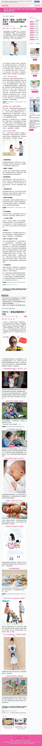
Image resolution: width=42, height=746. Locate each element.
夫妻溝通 (7, 28)
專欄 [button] (18, 9)
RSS (30, 740)
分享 (17, 316)
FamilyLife (16, 284)
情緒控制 (14, 28)
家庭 (17, 28)
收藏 (25, 26)
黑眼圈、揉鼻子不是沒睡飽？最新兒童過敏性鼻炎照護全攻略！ (14, 305)
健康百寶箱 (12, 308)
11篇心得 (35, 75)
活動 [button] (26, 9)
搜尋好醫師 (33, 9)
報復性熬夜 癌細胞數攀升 (8, 303)
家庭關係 (11, 16)
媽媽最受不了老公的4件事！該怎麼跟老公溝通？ (16, 282)
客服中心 (21, 740)
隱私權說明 (16, 2)
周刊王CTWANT (10, 284)
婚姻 (20, 28)
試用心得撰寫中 (35, 91)
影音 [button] (21, 9)
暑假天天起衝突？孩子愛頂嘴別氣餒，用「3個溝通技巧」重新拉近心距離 (14, 298)
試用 (23, 9)
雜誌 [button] (29, 9)
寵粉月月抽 (11, 10)
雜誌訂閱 (31, 129)
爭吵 (10, 28)
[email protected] (4, 708)
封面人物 (14, 9)
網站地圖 (12, 740)
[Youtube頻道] (15, 738)
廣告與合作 (26, 740)
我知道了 (37, 1)
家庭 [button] (10, 9)
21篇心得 (35, 59)
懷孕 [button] (5, 9)
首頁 (4, 16)
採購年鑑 (6, 10)
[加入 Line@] (23, 738)
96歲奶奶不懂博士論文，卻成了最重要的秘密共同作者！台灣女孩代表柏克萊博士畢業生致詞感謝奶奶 (14, 301)
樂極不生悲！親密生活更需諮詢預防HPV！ (12, 299)
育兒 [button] (8, 9)
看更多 (37, 20)
